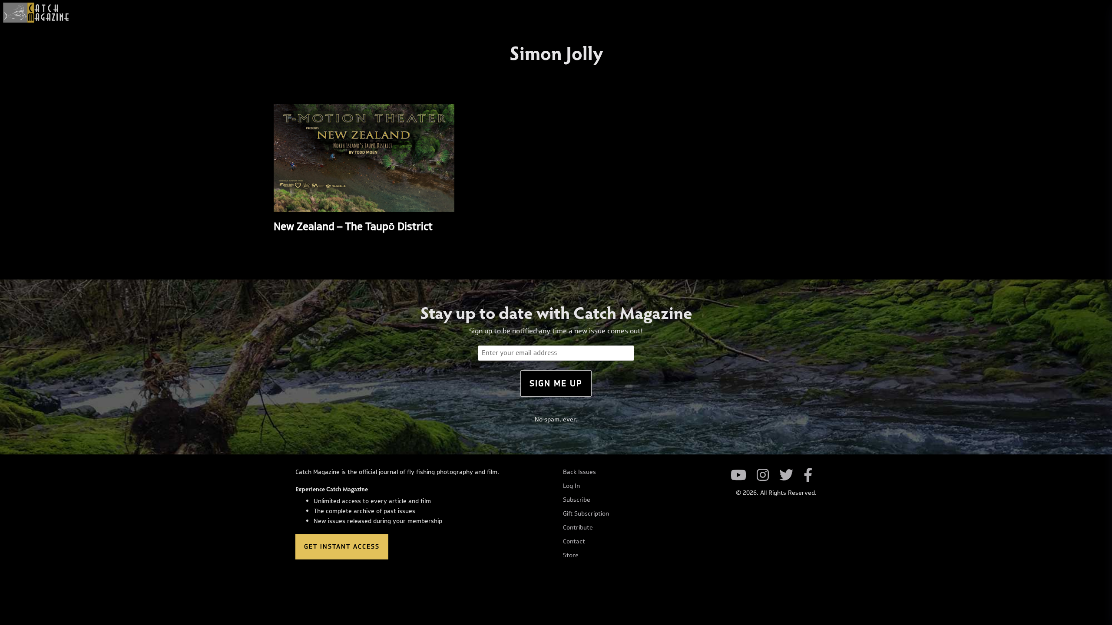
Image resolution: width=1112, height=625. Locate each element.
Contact (574, 542)
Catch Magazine (36, 12)
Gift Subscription (586, 514)
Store (571, 555)
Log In (571, 486)
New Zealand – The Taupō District (353, 226)
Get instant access (342, 546)
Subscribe (576, 500)
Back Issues (579, 472)
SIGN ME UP (556, 383)
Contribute (578, 528)
